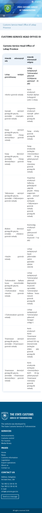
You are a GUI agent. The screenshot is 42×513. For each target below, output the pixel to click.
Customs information (9, 458)
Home (3, 452)
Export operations (8, 463)
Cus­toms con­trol (7, 438)
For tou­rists (5, 441)
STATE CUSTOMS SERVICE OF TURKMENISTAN (27, 9)
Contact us (5, 468)
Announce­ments (7, 436)
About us (4, 465)
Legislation (5, 460)
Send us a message (10, 497)
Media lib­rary (6, 443)
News (3, 455)
